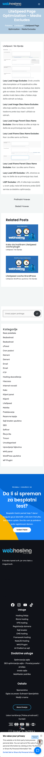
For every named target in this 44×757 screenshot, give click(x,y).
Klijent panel (8, 394)
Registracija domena (22, 626)
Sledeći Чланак (22, 206)
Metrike (6, 408)
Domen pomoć (8, 590)
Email (5, 364)
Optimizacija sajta (22, 660)
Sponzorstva (22, 690)
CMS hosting (22, 633)
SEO (5, 425)
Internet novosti (10, 386)
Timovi (6, 438)
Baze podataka (9, 333)
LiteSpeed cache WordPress (21, 275)
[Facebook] (13, 605)
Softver (6, 430)
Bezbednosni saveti (10, 593)
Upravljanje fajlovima (12, 447)
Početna (8, 25)
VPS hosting (22, 623)
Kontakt (22, 719)
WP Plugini (7, 460)
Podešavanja (8, 412)
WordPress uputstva (21, 279)
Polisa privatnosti (29, 715)
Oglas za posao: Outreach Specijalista (22, 693)
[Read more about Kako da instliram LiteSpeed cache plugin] (22, 233)
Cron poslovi (8, 351)
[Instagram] (19, 605)
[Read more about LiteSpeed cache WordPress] (22, 264)
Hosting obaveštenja (12, 377)
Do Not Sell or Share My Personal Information (20, 752)
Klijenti (6, 399)
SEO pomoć (7, 586)
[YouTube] (25, 605)
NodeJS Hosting (22, 641)
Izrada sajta (22, 670)
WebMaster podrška (22, 674)
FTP (5, 372)
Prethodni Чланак (22, 199)
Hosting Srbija (22, 615)
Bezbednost (8, 337)
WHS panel (7, 451)
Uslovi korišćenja (13, 715)
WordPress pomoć (10, 576)
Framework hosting (22, 637)
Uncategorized (9, 443)
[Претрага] (37, 313)
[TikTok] (31, 605)
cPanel (6, 346)
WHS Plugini (22, 644)
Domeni (6, 355)
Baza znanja (22, 707)
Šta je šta (7, 434)
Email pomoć (7, 573)
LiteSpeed (18, 25)
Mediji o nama (22, 697)
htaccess (7, 381)
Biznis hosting (22, 619)
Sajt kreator (22, 630)
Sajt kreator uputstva (12, 421)
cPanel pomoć (8, 583)
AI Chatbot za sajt (22, 648)
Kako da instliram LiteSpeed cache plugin (21, 245)
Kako (5, 390)
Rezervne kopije (10, 416)
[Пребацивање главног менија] (39, 4)
